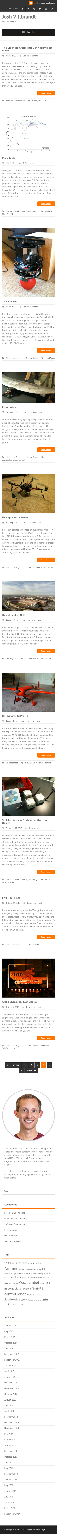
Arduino (48, 879)
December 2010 (11, 1451)
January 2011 (10, 1445)
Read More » (46, 93)
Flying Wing (9, 407)
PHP (5, 1289)
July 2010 (8, 1462)
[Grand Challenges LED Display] (28, 977)
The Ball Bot (9, 301)
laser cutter (44, 1045)
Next (29, 1070)
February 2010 (11, 1473)
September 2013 (12, 1359)
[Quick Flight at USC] (28, 595)
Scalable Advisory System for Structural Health (25, 821)
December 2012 (11, 1382)
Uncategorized (12, 658)
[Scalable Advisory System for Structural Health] (28, 796)
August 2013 (10, 1365)
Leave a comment (30, 56)
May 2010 (8, 1468)
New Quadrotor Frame (15, 517)
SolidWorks (50, 358)
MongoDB (43, 1283)
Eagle (22, 1273)
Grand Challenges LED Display (19, 1001)
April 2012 (9, 1411)
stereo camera (32, 1300)
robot (21, 1294)
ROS (29, 1294)
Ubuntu (42, 1299)
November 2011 (11, 1428)
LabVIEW (5, 882)
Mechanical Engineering (16, 358)
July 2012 (8, 1405)
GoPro (35, 658)
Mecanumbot (28, 1282)
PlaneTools (8, 158)
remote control (19, 460)
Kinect (34, 100)
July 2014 (8, 1348)
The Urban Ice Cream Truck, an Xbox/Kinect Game (27, 49)
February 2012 (11, 1416)
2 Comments (28, 163)
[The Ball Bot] (28, 262)
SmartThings (37, 1295)
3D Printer (9, 1263)
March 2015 (9, 1337)
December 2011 (11, 1422)
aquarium (37, 1263)
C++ (44, 1269)
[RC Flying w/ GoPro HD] (28, 691)
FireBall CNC (38, 567)
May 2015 (8, 1331)
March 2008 (9, 1508)
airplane (48, 211)
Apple (30, 1264)
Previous (14, 1065)
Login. (43, 1529)
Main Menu (31, 32)
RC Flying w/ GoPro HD (15, 716)
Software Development (15, 100)
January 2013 (10, 1377)
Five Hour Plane (11, 897)
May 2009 (8, 1485)
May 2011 (8, 1434)
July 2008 (8, 1496)
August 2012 (10, 1399)
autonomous (25, 1269)
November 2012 (11, 1388)
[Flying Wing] (28, 387)
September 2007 (12, 1513)
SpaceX (23, 1299)
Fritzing (40, 1274)
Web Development (12, 1241)
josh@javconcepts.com (44, 3)
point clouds (15, 1288)
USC (11, 214)
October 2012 (10, 1394)
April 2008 (9, 1502)
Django (16, 1273)
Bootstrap (37, 1269)
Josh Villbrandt (19, 16)
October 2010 (10, 1456)
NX (48, 1283)
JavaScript (15, 1277)
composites (7, 460)
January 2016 (10, 1325)
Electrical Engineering (14, 1212)
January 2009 (10, 1491)
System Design (32, 211)
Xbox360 (42, 100)
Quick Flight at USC (13, 615)
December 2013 (11, 1354)
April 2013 (9, 1371)
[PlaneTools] (28, 134)
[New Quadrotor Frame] (28, 493)
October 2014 (10, 1342)
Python (27, 1288)
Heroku (6, 1278)
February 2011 (11, 1439)
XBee (12, 882)
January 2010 (10, 1479)
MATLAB (5, 214)
